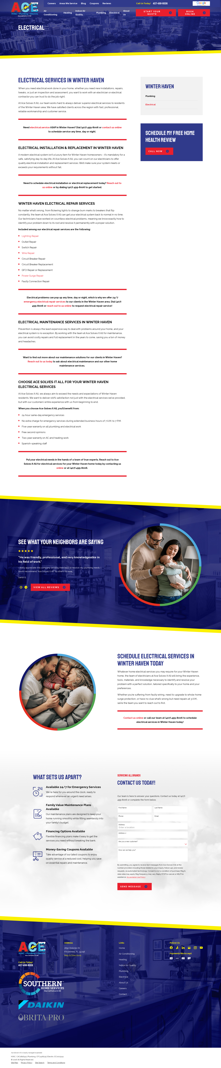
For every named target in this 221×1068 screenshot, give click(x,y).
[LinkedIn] (183, 947)
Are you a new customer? (128, 841)
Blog (83, 3)
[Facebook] (171, 947)
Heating (123, 959)
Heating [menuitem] (68, 13)
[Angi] (177, 947)
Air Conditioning (127, 954)
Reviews (107, 3)
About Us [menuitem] (126, 13)
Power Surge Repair (32, 275)
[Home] (24, 9)
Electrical (123, 977)
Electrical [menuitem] (114, 13)
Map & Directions (72, 955)
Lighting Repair (30, 236)
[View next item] (26, 587)
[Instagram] (195, 947)
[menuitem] (171, 96)
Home (122, 948)
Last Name (158, 808)
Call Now (155, 151)
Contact (123, 994)
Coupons (94, 3)
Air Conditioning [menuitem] (50, 13)
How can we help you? (127, 850)
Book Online (190, 12)
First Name (122, 808)
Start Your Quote (152, 12)
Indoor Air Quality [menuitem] (80, 13)
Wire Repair (28, 253)
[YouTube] (201, 947)
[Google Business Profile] (189, 947)
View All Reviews (46, 587)
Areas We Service (68, 3)
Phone (121, 816)
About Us (123, 982)
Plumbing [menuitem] (101, 13)
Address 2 (122, 833)
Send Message (130, 886)
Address (122, 825)
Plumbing (123, 971)
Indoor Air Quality (127, 965)
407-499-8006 (160, 3)
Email (157, 816)
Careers (52, 3)
